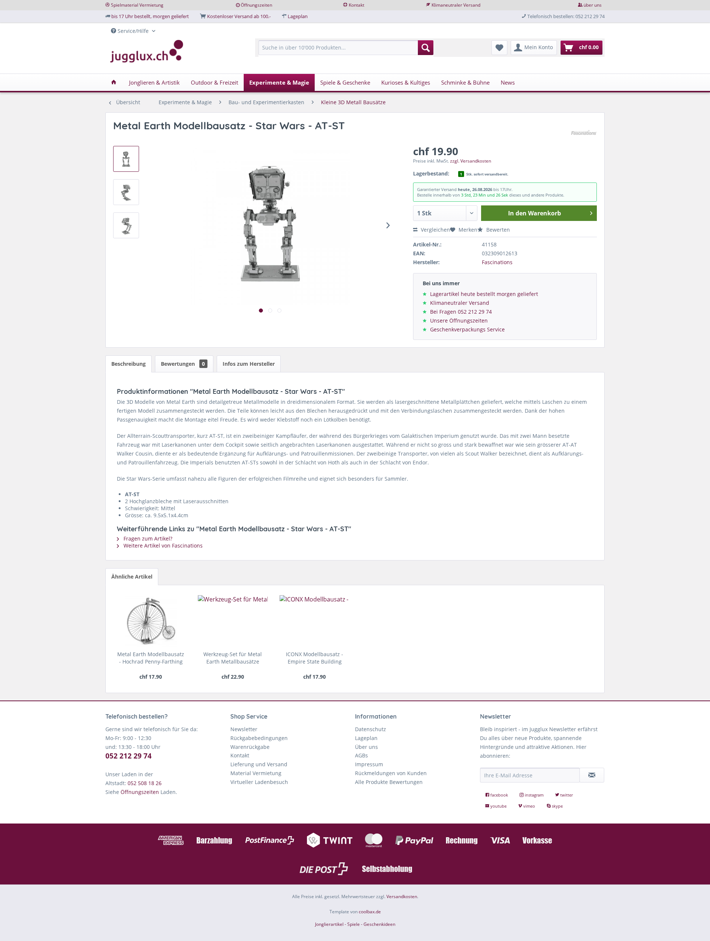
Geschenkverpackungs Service (467, 329)
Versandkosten (401, 896)
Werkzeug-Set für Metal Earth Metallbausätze (232, 658)
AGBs (361, 755)
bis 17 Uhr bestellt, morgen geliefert (150, 16)
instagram (534, 795)
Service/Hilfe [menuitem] (133, 30)
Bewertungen (183, 363)
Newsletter (243, 729)
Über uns (366, 746)
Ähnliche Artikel (131, 576)
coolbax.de (370, 911)
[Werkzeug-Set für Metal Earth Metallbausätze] (233, 621)
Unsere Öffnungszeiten (459, 320)
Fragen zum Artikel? (147, 538)
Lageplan (298, 16)
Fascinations (497, 262)
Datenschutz (370, 729)
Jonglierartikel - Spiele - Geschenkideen (355, 924)
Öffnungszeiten (256, 5)
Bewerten (497, 229)
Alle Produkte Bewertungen (389, 781)
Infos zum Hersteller (249, 363)
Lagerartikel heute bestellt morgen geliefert (484, 293)
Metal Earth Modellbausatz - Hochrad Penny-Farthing (150, 658)
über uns (593, 5)
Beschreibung (128, 363)
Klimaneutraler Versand (456, 5)
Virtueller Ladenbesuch (259, 781)
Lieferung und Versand (258, 764)
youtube (498, 806)
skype (557, 806)
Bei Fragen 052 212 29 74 (461, 311)
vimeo (529, 806)
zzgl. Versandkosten (470, 161)
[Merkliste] (499, 47)
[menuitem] (345, 51)
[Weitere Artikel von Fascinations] (584, 133)
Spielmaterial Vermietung (137, 5)
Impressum (369, 764)
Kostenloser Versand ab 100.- (239, 16)
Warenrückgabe (250, 746)
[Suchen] (425, 47)
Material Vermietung (255, 773)
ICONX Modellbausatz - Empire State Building (314, 658)
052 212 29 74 (128, 756)
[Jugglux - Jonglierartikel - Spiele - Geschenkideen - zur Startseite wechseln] (147, 51)
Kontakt (356, 5)
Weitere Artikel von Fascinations (162, 545)
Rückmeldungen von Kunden (391, 773)
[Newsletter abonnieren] (592, 775)
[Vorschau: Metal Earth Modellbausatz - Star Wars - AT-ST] (126, 159)
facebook (499, 795)
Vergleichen (434, 229)
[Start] (113, 82)
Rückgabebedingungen (259, 737)
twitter (566, 795)
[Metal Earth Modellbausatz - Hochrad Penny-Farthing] (151, 621)
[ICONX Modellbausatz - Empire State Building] (314, 621)
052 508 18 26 (145, 783)
